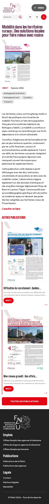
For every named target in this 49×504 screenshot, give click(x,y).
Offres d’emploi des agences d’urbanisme (22, 440)
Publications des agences (14, 465)
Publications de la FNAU (14, 461)
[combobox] (13, 17)
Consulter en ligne (11, 208)
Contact (7, 478)
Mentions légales (11, 482)
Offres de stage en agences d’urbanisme (21, 444)
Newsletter (8, 486)
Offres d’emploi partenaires (16, 449)
